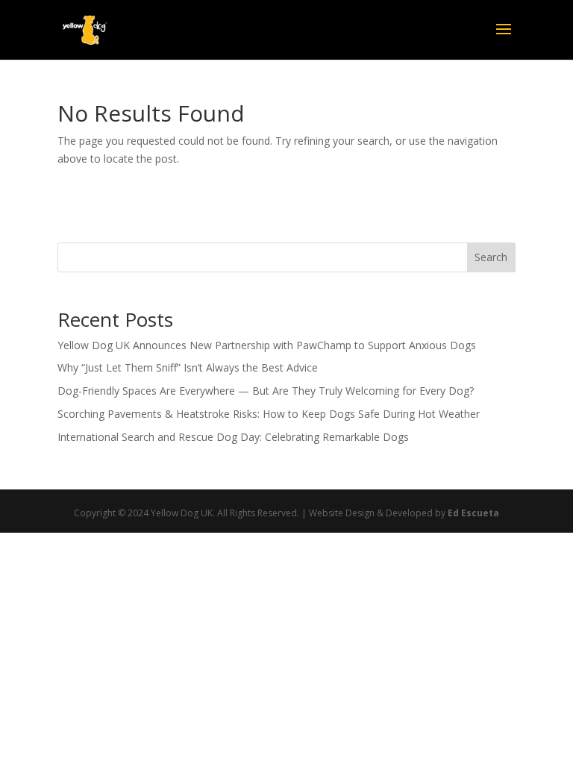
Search (491, 257)
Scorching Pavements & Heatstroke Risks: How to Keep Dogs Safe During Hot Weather (268, 414)
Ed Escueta (473, 513)
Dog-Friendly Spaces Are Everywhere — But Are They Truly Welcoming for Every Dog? (265, 390)
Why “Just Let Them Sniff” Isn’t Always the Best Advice (187, 367)
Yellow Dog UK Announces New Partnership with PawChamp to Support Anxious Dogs (266, 345)
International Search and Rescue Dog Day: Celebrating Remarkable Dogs (233, 437)
